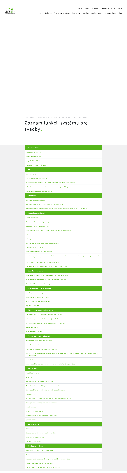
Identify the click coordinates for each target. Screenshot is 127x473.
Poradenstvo (95, 8)
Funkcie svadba (120, 122)
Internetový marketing (80, 13)
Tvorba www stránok (62, 13)
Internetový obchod (44, 13)
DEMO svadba (119, 126)
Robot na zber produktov (114, 13)
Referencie (105, 8)
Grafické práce (96, 13)
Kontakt (120, 8)
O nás (113, 8)
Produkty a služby (83, 8)
